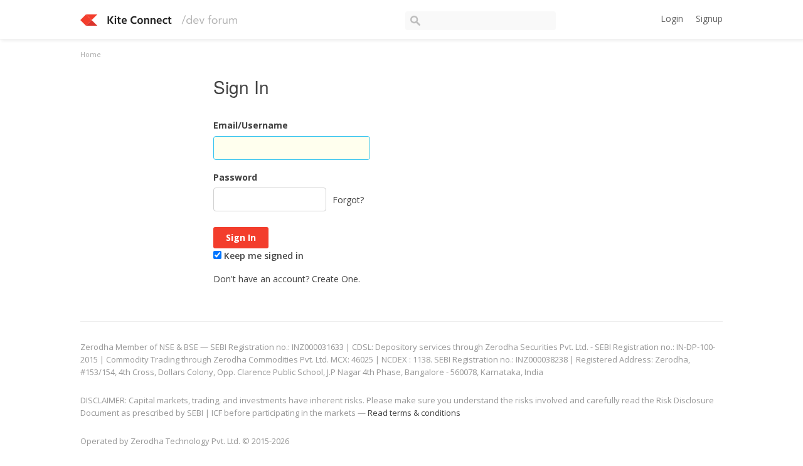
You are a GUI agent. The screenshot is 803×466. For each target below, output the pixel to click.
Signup (709, 18)
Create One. (336, 279)
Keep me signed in (262, 256)
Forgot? (348, 200)
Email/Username (250, 125)
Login (672, 18)
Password (235, 177)
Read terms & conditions (414, 412)
